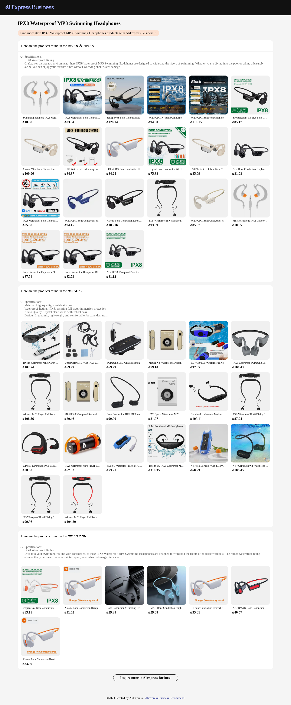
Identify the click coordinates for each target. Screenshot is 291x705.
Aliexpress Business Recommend (164, 698)
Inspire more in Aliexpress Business (145, 677)
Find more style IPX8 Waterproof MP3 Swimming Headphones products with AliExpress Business (86, 33)
